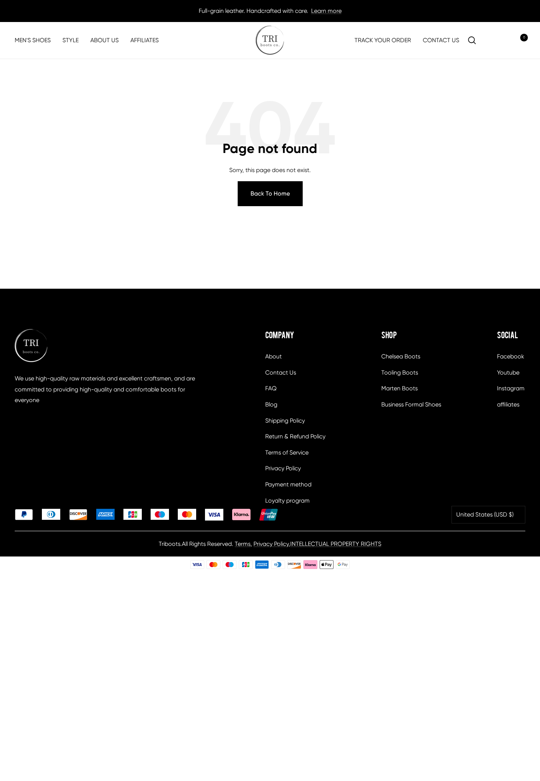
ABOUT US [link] (104, 40)
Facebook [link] (510, 356)
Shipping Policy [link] (285, 420)
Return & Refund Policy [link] (295, 436)
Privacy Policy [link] (283, 468)
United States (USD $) (485, 514)
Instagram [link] (511, 388)
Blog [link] (271, 404)
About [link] (273, 356)
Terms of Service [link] (287, 452)
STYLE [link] (70, 40)
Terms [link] (243, 543)
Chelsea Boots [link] (400, 356)
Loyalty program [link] (287, 500)
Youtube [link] (508, 372)
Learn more (326, 10)
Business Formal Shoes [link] (411, 404)
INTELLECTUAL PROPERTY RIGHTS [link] (335, 543)
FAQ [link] (271, 388)
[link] (270, 40)
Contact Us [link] (280, 372)
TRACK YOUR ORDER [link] (382, 40)
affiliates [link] (508, 404)
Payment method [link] (288, 484)
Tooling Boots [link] (399, 372)
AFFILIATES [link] (144, 40)
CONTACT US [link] (441, 40)
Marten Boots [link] (399, 388)
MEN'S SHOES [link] (33, 40)
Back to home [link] (270, 193)
